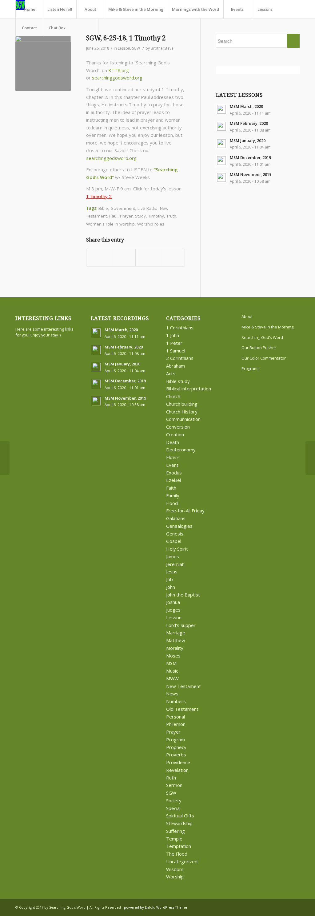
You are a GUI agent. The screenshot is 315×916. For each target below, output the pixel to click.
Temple (174, 839)
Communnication (183, 419)
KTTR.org (118, 70)
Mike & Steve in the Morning (267, 327)
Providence (178, 762)
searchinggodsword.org (117, 78)
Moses (173, 656)
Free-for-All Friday (185, 510)
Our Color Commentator (263, 358)
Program (175, 739)
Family (172, 495)
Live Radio (148, 208)
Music (172, 671)
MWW (172, 678)
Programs (250, 368)
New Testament (183, 686)
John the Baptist (183, 595)
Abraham (175, 366)
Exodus (174, 473)
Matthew (175, 640)
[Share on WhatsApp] (148, 257)
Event (172, 465)
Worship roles (150, 224)
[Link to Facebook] (285, 906)
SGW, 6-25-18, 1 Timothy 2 (126, 38)
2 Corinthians (179, 358)
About (247, 316)
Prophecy (176, 747)
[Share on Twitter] (123, 257)
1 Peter (174, 343)
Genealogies (179, 526)
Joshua (173, 602)
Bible (103, 208)
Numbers (176, 701)
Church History (181, 412)
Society (173, 800)
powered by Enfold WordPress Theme (155, 907)
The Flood (176, 854)
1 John (172, 335)
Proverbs (176, 754)
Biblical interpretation (188, 388)
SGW (136, 48)
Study (140, 216)
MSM (171, 663)
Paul (113, 216)
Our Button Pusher (258, 347)
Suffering (175, 831)
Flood (172, 503)
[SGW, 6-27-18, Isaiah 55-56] (310, 458)
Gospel (173, 541)
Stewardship (179, 823)
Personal (175, 717)
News (172, 693)
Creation (175, 434)
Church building (181, 404)
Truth (171, 216)
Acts (170, 373)
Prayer (126, 216)
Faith (171, 488)
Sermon (174, 785)
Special (173, 808)
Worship (175, 876)
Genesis (174, 534)
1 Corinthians (179, 327)
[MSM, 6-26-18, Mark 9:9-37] (5, 458)
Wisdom (174, 869)
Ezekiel (173, 480)
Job (169, 579)
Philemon (175, 724)
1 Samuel (175, 351)
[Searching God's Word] (43, 63)
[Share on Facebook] (98, 257)
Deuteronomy (181, 449)
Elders (173, 457)
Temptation (178, 846)
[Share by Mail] (172, 257)
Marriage (175, 632)
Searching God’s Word (262, 337)
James (172, 556)
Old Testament (182, 709)
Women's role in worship (110, 224)
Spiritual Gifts (180, 815)
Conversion (178, 427)
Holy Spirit (177, 549)
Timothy (156, 216)
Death (172, 442)
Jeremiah (175, 564)
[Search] (84, 27)
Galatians (175, 518)
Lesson (124, 48)
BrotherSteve (162, 48)
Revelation (177, 770)
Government (122, 208)
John (170, 587)
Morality (174, 648)
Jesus (171, 571)
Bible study (178, 381)
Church (173, 396)
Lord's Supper (181, 625)
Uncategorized (181, 861)
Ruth (171, 778)
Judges (173, 610)
